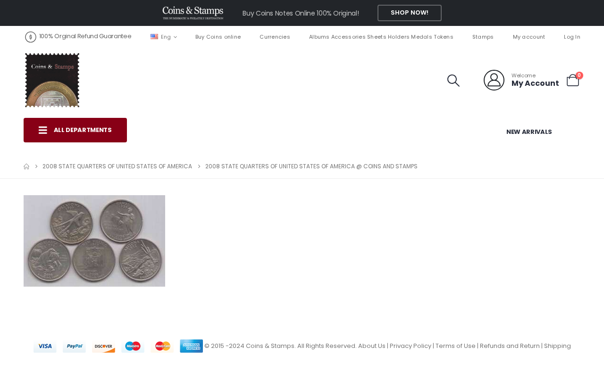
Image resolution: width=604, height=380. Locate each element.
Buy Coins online (218, 37)
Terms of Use (456, 345)
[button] (453, 80)
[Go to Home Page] (26, 166)
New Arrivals (529, 131)
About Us (372, 345)
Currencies (275, 37)
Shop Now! (409, 12)
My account (529, 37)
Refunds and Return (510, 345)
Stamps (483, 37)
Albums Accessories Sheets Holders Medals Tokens (381, 37)
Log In (572, 37)
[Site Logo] (52, 80)
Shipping (557, 345)
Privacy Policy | (413, 345)
